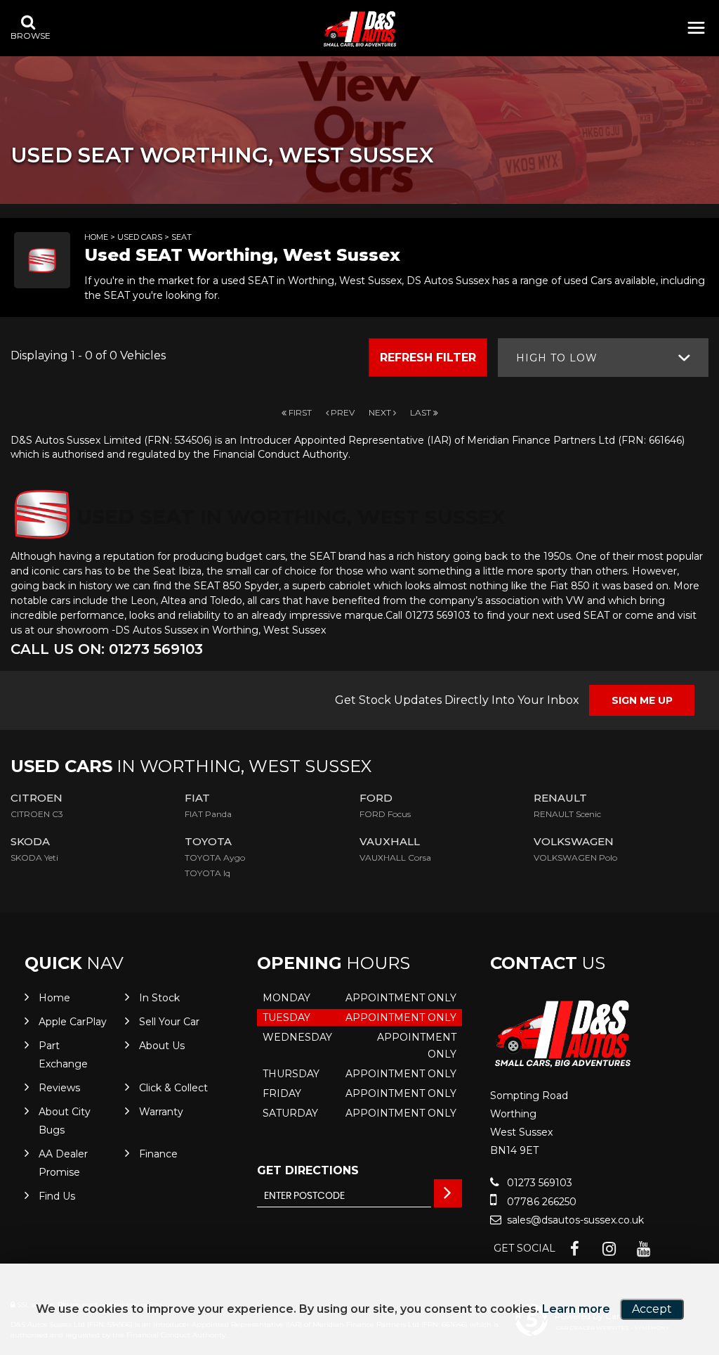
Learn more (576, 1309)
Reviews (59, 1087)
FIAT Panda (208, 814)
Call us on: (107, 649)
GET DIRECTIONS (308, 1170)
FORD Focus (385, 814)
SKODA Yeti (34, 857)
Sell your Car (169, 1021)
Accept (652, 1309)
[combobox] (603, 357)
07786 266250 (540, 1201)
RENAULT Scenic (567, 814)
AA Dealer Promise (63, 1163)
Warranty (161, 1111)
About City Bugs (65, 1120)
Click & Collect (173, 1087)
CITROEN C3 (37, 814)
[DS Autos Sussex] (359, 29)
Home (96, 237)
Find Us (57, 1196)
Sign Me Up (642, 700)
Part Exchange (63, 1054)
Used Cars (139, 237)
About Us (162, 1045)
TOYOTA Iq (207, 873)
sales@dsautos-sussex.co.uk (574, 1220)
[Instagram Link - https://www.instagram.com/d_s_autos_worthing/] (609, 1249)
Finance (158, 1154)
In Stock (159, 997)
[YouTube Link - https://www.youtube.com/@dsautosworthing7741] (643, 1249)
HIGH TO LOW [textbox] (557, 358)
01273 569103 (538, 1182)
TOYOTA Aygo (215, 857)
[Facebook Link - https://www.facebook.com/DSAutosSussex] (574, 1249)
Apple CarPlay (73, 1021)
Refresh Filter (428, 357)
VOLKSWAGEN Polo (575, 857)
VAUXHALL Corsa (395, 857)
